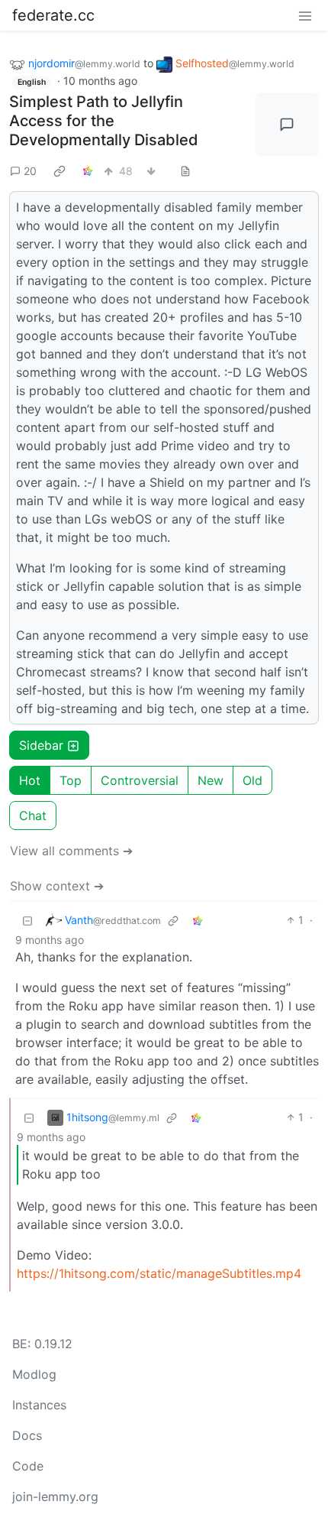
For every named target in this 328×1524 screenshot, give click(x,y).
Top (70, 780)
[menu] (305, 15)
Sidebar (41, 745)
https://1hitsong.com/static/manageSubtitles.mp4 (159, 1273)
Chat (33, 815)
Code (27, 1466)
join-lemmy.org (55, 1496)
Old (252, 780)
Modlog (34, 1374)
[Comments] (288, 124)
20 (30, 170)
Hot (29, 780)
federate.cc (53, 15)
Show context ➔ (57, 885)
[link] (59, 170)
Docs (27, 1435)
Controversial (139, 780)
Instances (39, 1404)
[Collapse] (27, 920)
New (210, 780)
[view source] (185, 171)
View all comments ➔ (71, 850)
